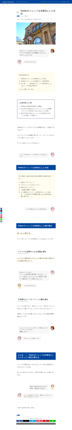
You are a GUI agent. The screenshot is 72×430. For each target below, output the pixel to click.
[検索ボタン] (68, 2)
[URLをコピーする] (1, 221)
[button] (19, 421)
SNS (18, 16)
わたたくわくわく (8, 1)
